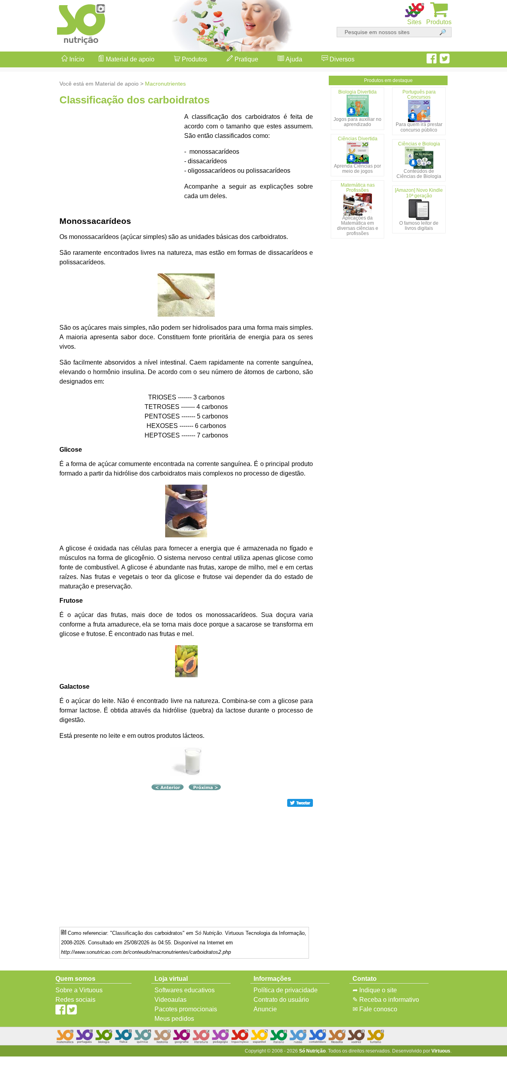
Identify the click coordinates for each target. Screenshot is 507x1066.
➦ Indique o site (375, 990)
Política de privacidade (286, 990)
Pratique (245, 59)
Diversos (341, 59)
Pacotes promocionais (185, 1009)
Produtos (193, 59)
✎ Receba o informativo (386, 999)
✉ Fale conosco (375, 1009)
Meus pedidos (174, 1018)
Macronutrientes (165, 83)
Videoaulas (170, 999)
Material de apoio (129, 59)
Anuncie (265, 1009)
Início (76, 59)
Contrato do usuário (281, 999)
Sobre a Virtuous (79, 990)
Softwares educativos (184, 990)
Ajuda (293, 59)
